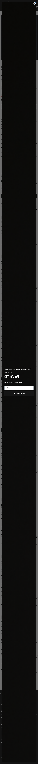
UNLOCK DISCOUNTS (19, 393)
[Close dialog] (35, 3)
